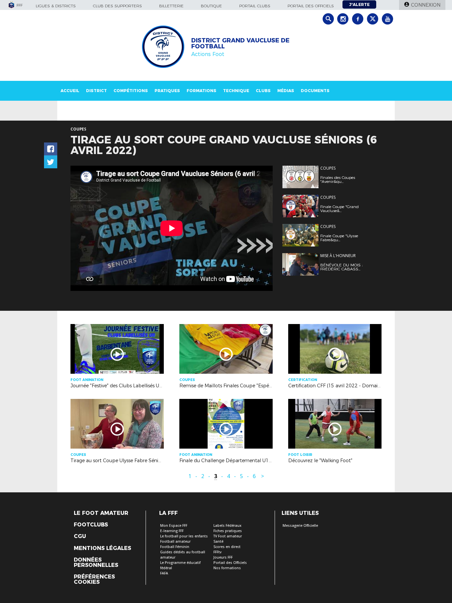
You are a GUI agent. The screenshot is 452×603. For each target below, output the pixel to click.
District (96, 90)
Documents (315, 90)
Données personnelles (96, 562)
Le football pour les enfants (184, 536)
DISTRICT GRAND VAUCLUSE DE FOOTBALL (240, 43)
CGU (80, 536)
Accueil (70, 90)
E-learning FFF (172, 531)
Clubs (263, 90)
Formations (201, 90)
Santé (218, 541)
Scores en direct (227, 547)
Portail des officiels (311, 6)
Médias (285, 90)
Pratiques (167, 90)
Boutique (211, 6)
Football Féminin (174, 547)
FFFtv (217, 552)
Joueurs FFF (223, 557)
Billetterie (171, 6)
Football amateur (175, 541)
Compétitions (130, 90)
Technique (236, 90)
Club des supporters (117, 6)
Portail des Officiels (230, 563)
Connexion (425, 5)
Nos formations (227, 568)
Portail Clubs (254, 6)
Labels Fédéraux (227, 525)
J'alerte (359, 4)
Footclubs (91, 524)
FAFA (164, 573)
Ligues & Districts (56, 6)
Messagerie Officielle (300, 525)
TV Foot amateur (227, 536)
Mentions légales (102, 548)
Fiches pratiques (227, 531)
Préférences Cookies (94, 579)
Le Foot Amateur (101, 513)
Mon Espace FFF (173, 525)
